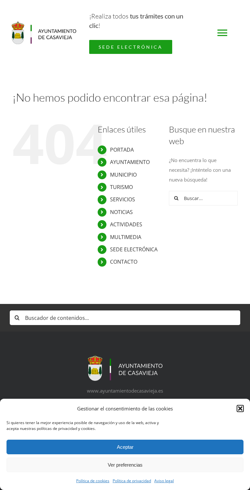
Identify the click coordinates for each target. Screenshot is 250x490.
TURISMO (121, 187)
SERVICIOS (122, 199)
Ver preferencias (125, 465)
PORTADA (122, 149)
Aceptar (125, 447)
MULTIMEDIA (125, 237)
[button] (240, 408)
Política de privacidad (132, 481)
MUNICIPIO (123, 174)
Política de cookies (92, 481)
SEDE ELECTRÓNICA (134, 249)
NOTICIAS (121, 212)
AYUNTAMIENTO (130, 162)
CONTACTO (123, 261)
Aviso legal (164, 481)
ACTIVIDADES (126, 224)
